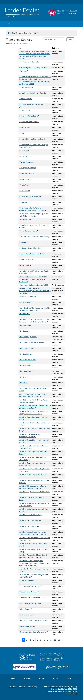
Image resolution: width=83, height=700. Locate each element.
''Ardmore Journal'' (25, 99)
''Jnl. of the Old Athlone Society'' (30, 515)
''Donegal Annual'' (25, 219)
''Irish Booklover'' (25, 331)
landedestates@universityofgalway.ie (62, 687)
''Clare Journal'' (24, 150)
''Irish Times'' (23, 383)
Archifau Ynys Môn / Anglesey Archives (33, 68)
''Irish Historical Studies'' (27, 360)
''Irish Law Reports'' (26, 371)
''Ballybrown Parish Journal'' (29, 116)
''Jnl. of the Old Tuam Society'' (29, 526)
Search (70, 39)
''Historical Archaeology (27, 296)
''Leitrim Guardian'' (25, 609)
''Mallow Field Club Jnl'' (27, 626)
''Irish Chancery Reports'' (28, 337)
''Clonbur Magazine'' (26, 162)
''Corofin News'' (24, 185)
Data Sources (17, 33)
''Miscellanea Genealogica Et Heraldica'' (33, 632)
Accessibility (32, 687)
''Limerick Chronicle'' (26, 615)
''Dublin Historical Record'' (28, 231)
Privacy (22, 687)
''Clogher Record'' (25, 156)
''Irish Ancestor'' (24, 314)
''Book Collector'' (25, 127)
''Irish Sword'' (23, 377)
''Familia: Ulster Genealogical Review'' (32, 254)
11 (59, 640)
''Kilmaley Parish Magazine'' (29, 592)
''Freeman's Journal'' (26, 260)
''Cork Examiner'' (25, 179)
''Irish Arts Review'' (25, 325)
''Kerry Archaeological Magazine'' (31, 586)
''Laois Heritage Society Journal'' (30, 603)
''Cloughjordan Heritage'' (27, 168)
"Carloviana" (23, 71)
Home (13, 678)
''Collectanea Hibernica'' (27, 173)
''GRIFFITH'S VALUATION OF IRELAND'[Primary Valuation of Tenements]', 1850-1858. (35, 291)
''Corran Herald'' (24, 191)
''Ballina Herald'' (24, 110)
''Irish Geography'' (25, 354)
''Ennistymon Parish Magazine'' (30, 248)
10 (55, 640)
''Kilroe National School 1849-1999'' (31, 598)
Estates (41, 678)
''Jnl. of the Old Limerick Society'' (30, 520)
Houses (55, 678)
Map (69, 678)
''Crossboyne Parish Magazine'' (30, 196)
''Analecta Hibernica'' (26, 87)
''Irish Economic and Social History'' (31, 342)
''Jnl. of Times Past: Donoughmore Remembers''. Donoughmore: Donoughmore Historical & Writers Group (35, 563)
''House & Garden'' (25, 302)
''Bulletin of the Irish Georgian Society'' (32, 139)
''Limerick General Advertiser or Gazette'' (33, 620)
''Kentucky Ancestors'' (26, 580)
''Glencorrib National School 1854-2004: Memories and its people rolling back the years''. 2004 (33, 279)
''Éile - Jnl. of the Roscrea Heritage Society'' (34, 237)
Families (27, 678)
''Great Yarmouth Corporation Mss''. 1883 (33, 285)
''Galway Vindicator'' (26, 265)
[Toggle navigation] (9, 24)
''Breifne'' (22, 133)
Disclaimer (12, 687)
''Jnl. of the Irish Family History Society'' (33, 474)
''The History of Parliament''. (29, 62)
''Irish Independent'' (25, 365)
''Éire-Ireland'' (23, 242)
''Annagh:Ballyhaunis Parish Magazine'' (33, 93)
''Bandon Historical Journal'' (29, 122)
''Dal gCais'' (23, 202)
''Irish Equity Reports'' (26, 348)
